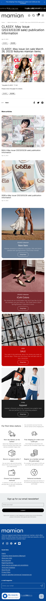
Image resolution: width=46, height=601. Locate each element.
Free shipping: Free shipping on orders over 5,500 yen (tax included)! (23, 2)
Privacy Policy (6, 572)
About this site (6, 570)
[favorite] (29, 15)
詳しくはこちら (9, 8)
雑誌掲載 (13, 43)
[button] (33, 15)
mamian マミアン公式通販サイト (22, 595)
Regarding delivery (7, 563)
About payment (6, 560)
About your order (7, 558)
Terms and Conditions (8, 567)
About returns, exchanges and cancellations (15, 565)
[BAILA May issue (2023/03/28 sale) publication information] (23, 131)
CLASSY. (5, 43)
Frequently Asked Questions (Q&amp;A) (13, 556)
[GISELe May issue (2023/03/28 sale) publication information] (23, 176)
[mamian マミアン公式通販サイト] (12, 15)
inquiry (4, 553)
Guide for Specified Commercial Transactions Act (17, 574)
